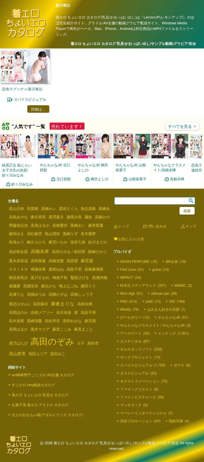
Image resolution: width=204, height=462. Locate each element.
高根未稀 (177, 178)
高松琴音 (52, 320)
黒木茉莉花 (18, 260)
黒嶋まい (77, 225)
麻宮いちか (58, 241)
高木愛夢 (88, 233)
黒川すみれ (40, 277)
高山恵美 (17, 353)
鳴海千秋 (60, 277)
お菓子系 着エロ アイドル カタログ (40, 405)
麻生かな (48, 285)
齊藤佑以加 (18, 225)
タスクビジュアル (134, 373)
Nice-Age (127, 293)
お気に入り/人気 (128, 239)
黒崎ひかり (97, 251)
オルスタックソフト (136, 349)
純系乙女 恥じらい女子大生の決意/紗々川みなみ (17, 169)
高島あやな (18, 216)
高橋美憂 (56, 260)
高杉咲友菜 (18, 251)
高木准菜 (16, 320)
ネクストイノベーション (140, 381)
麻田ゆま (16, 233)
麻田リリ (88, 285)
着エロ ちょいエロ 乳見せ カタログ (40, 395)
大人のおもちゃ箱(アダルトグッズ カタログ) (47, 415)
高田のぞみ (52, 341)
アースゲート (131, 333)
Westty (125, 309)
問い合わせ (155, 226)
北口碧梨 (63, 178)
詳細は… (38, 108)
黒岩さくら (68, 208)
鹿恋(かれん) (19, 303)
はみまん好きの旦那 (163, 309)
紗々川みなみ (22, 183)
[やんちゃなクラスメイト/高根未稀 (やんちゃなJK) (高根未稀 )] (169, 157)
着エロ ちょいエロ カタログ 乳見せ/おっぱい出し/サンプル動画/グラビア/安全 (133, 43)
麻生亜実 (38, 216)
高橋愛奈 (60, 225)
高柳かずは (58, 294)
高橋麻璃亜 (93, 269)
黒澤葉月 (56, 216)
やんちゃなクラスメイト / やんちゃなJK (152, 325)
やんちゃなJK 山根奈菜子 (131, 167)
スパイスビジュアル (30, 99)
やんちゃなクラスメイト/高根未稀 (169, 167)
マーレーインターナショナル (143, 413)
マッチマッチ (131, 405)
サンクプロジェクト (136, 357)
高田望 (72, 260)
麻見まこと (83, 329)
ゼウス (179, 365)
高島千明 (74, 269)
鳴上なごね (68, 285)
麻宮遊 (87, 260)
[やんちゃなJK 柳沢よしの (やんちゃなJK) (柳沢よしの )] (94, 157)
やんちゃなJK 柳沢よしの (93, 167)
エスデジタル (131, 341)
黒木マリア (40, 329)
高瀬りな (16, 294)
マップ (188, 226)
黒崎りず (70, 233)
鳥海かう (16, 241)
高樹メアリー (42, 312)
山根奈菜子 (137, 178)
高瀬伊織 (99, 277)
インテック (167, 333)
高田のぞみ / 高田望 (68, 251)
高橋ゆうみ (36, 294)
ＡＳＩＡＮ (18, 269)
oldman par (160, 293)
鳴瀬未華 (38, 269)
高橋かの (102, 216)
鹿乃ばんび (18, 343)
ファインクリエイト (136, 389)
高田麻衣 (40, 303)
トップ (121, 226)
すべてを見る (182, 126)
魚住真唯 (88, 208)
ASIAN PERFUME (134, 261)
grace (156, 269)
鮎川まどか (97, 241)
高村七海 (77, 241)
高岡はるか (18, 329)
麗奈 (88, 216)
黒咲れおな (72, 320)
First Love (128, 269)
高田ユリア (37, 353)
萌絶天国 (176, 421)
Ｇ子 (80, 343)
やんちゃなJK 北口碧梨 (55, 167)
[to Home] (26, 36)
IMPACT (126, 277)
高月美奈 (63, 312)
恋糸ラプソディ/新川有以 (22, 88)
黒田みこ (57, 353)
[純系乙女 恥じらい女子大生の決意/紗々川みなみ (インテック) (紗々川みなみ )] (18, 157)
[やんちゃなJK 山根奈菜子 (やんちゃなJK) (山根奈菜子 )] (132, 157)
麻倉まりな (63, 303)
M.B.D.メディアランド (138, 285)
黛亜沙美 (74, 216)
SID (172, 301)
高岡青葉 (38, 260)
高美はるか (40, 225)
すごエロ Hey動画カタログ (33, 385)
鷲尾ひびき (79, 277)
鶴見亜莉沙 (18, 277)
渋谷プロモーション (136, 421)
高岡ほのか (18, 312)
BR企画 (172, 261)
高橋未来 (40, 251)
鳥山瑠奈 (52, 233)
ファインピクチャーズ (138, 397)
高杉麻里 (34, 233)
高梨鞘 (32, 208)
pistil (149, 301)
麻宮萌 (90, 320)
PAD (123, 301)
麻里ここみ (61, 329)
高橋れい (48, 208)
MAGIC (180, 285)
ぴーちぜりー (131, 317)
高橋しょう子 (81, 294)
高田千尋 (88, 312)
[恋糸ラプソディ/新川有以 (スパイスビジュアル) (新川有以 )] (25, 82)
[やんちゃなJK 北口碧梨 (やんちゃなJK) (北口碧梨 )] (56, 157)
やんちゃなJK (169, 317)
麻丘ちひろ (36, 241)
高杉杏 (93, 343)
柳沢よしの (100, 178)
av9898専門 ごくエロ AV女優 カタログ (43, 375)
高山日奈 (16, 208)
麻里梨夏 (95, 225)
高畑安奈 (30, 285)
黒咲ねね (56, 269)
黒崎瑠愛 (34, 320)
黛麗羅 (14, 285)
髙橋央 (104, 208)
